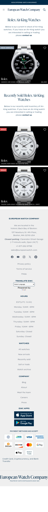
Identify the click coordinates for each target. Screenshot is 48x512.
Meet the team (24, 392)
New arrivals (24, 354)
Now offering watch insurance (24, 2)
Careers (24, 397)
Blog (24, 382)
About (24, 387)
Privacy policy (24, 264)
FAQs (24, 274)
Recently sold (24, 359)
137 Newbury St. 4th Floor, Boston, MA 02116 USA (24, 233)
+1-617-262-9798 (24, 246)
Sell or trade (24, 364)
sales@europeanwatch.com (24, 250)
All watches (24, 349)
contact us (27, 35)
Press (24, 402)
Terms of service (24, 269)
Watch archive (24, 369)
